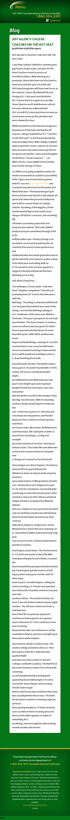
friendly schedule (39, 183)
